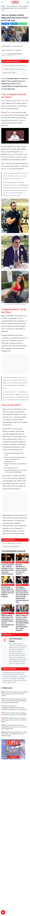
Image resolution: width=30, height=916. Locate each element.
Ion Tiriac (18, 543)
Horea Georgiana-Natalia (15, 54)
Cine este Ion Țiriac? (10, 73)
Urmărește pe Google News (13, 50)
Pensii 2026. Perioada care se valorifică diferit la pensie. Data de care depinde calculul (14, 693)
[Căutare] (27, 2)
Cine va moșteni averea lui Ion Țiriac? (15, 65)
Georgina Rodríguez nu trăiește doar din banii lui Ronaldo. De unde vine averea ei (21, 569)
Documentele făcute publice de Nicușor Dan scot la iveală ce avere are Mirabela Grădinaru (7, 591)
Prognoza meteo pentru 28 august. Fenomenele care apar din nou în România (14, 714)
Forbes (9, 112)
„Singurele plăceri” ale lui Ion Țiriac (14, 69)
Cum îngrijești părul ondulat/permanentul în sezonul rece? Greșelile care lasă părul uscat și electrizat (14, 707)
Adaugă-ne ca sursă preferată (14, 46)
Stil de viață (5, 613)
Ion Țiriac (22, 100)
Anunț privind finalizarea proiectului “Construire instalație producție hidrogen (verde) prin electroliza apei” (14, 700)
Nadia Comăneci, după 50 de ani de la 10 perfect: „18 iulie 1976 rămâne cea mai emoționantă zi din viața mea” (7, 621)
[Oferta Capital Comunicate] (15, 749)
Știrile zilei (7, 688)
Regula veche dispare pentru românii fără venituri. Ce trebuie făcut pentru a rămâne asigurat (14, 733)
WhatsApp (23, 23)
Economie (18, 585)
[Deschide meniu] (2, 2)
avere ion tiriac (12, 543)
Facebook (6, 23)
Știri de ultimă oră (14, 546)
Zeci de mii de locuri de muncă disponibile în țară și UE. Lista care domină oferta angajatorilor (14, 727)
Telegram (14, 23)
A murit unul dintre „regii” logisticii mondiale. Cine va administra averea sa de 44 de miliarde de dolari (7, 569)
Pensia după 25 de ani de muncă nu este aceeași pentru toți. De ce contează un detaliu (14, 720)
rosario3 (18, 195)
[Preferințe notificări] (3, 912)
